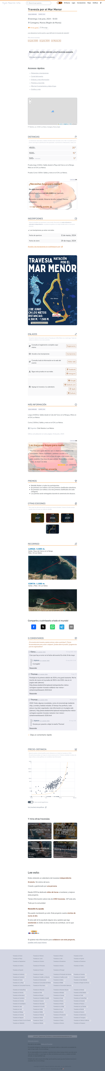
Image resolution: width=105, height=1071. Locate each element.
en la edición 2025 (41, 652)
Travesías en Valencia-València (82, 1020)
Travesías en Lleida (38, 1009)
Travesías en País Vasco (40, 985)
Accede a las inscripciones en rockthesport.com (44, 247)
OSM (70, 124)
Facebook (72, 369)
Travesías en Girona (59, 1001)
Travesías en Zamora (58, 1023)
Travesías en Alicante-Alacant (61, 990)
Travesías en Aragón (38, 974)
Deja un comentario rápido (41, 735)
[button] (52, 111)
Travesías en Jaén (18, 1006)
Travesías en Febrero (38, 956)
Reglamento (71, 346)
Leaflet (60, 124)
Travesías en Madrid (79, 1009)
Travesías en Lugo (58, 1009)
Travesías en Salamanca (80, 1015)
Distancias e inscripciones (40, 73)
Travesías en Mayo (17, 958)
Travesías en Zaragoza (79, 1023)
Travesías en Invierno (18, 965)
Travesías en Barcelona (19, 995)
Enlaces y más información (40, 80)
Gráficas (95, 3)
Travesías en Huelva (59, 1003)
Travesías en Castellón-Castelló (42, 998)
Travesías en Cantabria (19, 977)
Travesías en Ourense (19, 1015)
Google (72, 381)
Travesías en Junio (38, 958)
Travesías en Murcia (59, 1012)
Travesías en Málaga (19, 1012)
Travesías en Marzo (58, 956)
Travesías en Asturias (19, 992)
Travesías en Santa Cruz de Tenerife (22, 1020)
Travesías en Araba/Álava (20, 990)
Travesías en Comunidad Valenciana (63, 985)
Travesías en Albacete (38, 990)
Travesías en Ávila (38, 992)
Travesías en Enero (17, 956)
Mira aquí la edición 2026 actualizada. (42, 57)
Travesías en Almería (79, 990)
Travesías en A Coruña (39, 1006)
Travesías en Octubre (38, 961)
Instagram (71, 374)
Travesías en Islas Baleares (81, 980)
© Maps (65, 124)
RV (61, 1069)
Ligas (73, 3)
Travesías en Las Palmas (81, 1006)
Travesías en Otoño (79, 965)
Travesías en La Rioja (18, 982)
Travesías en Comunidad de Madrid (42, 982)
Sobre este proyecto (33, 1041)
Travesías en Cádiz (79, 995)
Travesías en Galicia (59, 980)
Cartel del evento (37, 76)
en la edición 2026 (43, 674)
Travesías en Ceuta (18, 980)
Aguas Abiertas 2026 (11, 3)
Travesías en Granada (80, 1001)
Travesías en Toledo (58, 1020)
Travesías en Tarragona (80, 1017)
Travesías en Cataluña (80, 977)
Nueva (68, 3)
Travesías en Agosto (79, 958)
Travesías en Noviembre (59, 961)
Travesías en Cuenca (39, 1001)
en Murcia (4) (56, 41)
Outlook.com (70, 385)
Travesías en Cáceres (59, 995)
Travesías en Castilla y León (61, 977)
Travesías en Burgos (38, 995)
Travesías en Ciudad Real (80, 998)
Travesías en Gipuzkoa (39, 1003)
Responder (33, 668)
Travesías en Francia (38, 970)
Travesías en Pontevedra (60, 1015)
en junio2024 (44, 41)
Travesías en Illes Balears (81, 992)
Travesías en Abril (78, 956)
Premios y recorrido (37, 83)
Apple (73, 389)
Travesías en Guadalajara (19, 1003)
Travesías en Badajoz (59, 992)
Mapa (89, 3)
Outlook (72, 393)
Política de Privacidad (46, 1044)
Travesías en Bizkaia (39, 1023)
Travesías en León (18, 1009)
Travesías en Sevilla (38, 1017)
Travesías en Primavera (39, 965)
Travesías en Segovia (19, 1017)
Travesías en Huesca (79, 1003)
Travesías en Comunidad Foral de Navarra (24, 985)
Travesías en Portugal (58, 970)
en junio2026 (33, 41)
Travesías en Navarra (79, 1012)
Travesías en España (18, 970)
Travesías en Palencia (39, 1015)
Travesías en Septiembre (19, 961)
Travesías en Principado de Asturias (63, 974)
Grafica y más (36, 89)
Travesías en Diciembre (79, 961)
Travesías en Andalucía (19, 974)
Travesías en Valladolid (18, 1023)
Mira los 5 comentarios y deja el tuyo (43, 86)
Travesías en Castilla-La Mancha (42, 977)
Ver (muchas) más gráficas (36, 807)
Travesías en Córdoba (19, 1001)
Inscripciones (81, 3)
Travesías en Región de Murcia (82, 982)
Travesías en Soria (58, 1017)
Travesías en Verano (58, 965)
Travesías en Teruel (38, 1020)
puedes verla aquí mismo (37, 942)
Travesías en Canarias (80, 974)
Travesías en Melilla (58, 982)
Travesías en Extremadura (40, 980)
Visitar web (71, 362)
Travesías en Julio (57, 958)
